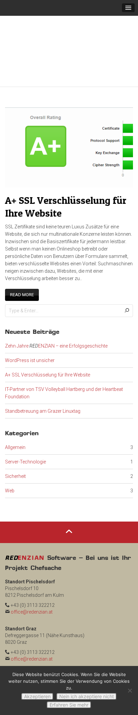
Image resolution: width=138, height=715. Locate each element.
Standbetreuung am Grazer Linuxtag (42, 401)
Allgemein (15, 437)
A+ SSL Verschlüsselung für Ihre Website (47, 365)
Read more (22, 284)
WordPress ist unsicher (30, 350)
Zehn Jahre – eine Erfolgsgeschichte (56, 336)
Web (9, 481)
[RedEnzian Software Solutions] (68, 46)
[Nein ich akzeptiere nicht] (129, 690)
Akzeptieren (37, 696)
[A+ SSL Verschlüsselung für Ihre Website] (69, 137)
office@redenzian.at (32, 602)
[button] (128, 7)
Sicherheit (15, 466)
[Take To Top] (69, 522)
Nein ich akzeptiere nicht (86, 696)
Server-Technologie (25, 452)
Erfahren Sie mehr (69, 705)
